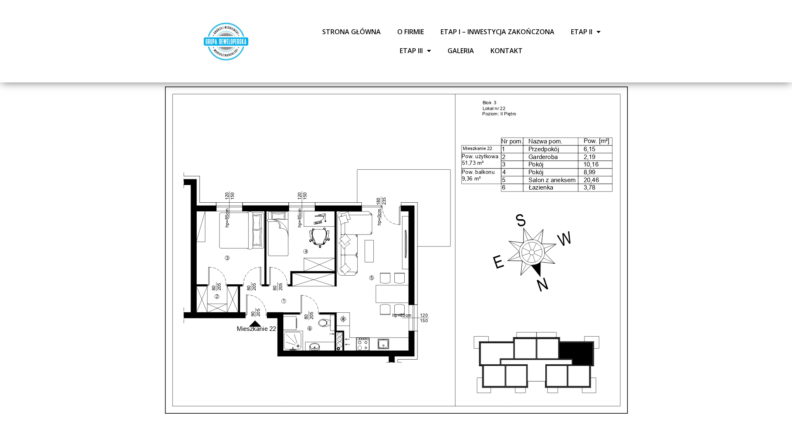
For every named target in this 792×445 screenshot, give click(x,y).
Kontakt (506, 50)
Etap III (411, 50)
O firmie (410, 31)
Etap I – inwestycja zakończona (497, 31)
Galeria (461, 50)
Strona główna (351, 31)
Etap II (581, 31)
